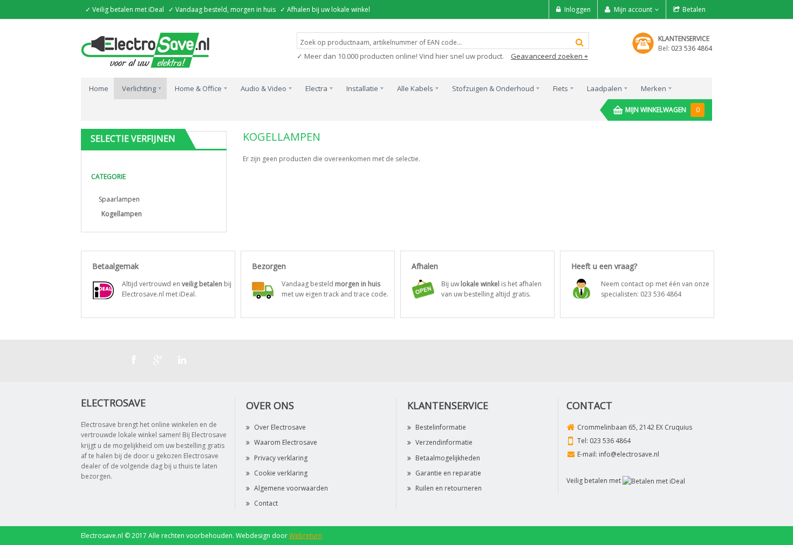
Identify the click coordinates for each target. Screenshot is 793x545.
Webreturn (305, 535)
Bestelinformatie (440, 427)
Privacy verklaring (280, 458)
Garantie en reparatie (448, 473)
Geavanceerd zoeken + (549, 56)
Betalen (694, 9)
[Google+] (158, 360)
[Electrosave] (145, 49)
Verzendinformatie (444, 442)
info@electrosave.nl (629, 454)
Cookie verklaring (280, 473)
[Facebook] (133, 360)
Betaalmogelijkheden (447, 458)
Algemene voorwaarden (291, 488)
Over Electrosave (280, 427)
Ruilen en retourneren (448, 488)
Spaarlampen (119, 199)
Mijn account (633, 9)
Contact (266, 503)
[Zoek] (580, 42)
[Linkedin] (182, 360)
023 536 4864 (691, 48)
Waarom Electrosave (285, 442)
